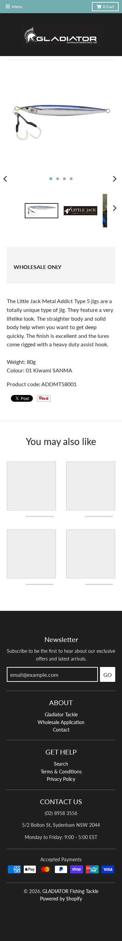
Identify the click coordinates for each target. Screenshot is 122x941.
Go (107, 674)
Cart (108, 6)
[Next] (114, 178)
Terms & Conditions (61, 771)
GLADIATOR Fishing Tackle (70, 891)
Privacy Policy (61, 779)
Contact (61, 730)
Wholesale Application (61, 722)
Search (61, 764)
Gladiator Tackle (61, 714)
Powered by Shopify (61, 898)
